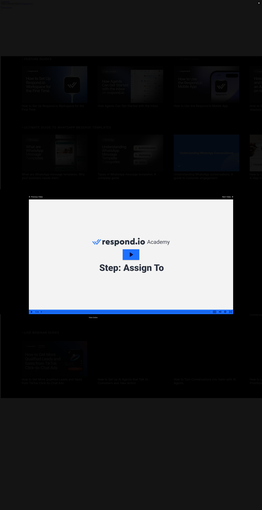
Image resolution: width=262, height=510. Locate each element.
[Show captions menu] (214, 312)
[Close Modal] (259, 3)
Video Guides (93, 317)
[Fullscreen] (230, 312)
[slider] (126, 312)
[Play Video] (31, 312)
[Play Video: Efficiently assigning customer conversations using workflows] (131, 254)
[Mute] (219, 312)
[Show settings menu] (225, 312)
